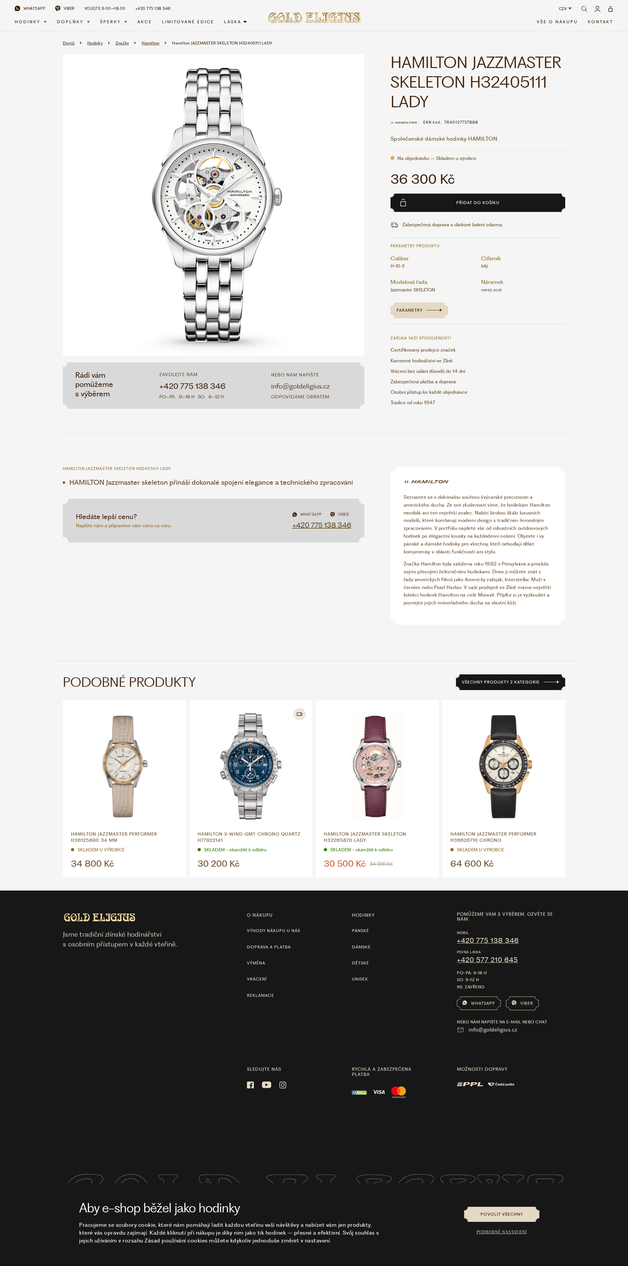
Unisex (360, 979)
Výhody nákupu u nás (273, 930)
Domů (69, 43)
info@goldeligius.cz (300, 386)
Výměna (256, 963)
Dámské (361, 947)
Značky (122, 43)
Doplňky (70, 21)
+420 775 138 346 (192, 386)
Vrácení (257, 979)
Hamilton (150, 43)
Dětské (360, 963)
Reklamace (260, 995)
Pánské (360, 930)
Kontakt (600, 21)
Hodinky (27, 21)
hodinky (363, 915)
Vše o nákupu (557, 21)
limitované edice (188, 21)
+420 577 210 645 (487, 960)
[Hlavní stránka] (314, 20)
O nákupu (260, 915)
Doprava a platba (269, 947)
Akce (144, 21)
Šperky (110, 21)
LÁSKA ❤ (236, 21)
